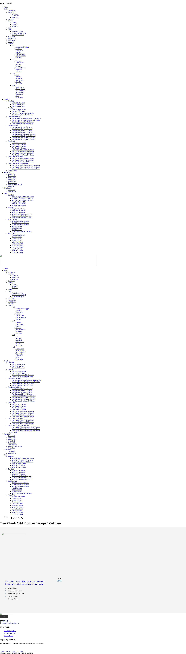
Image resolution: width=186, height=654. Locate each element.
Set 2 (13, 59)
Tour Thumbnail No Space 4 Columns (23, 137)
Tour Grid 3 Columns (18, 104)
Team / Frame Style (18, 35)
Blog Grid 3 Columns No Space (21, 216)
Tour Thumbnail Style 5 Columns (22, 132)
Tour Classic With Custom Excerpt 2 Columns (26, 165)
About (8, 651)
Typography (19, 97)
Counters (18, 61)
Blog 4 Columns (17, 230)
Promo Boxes (20, 80)
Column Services (21, 56)
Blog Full (11, 195)
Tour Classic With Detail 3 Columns (23, 160)
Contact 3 (15, 26)
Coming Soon (12, 40)
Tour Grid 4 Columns (18, 106)
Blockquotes (19, 50)
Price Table (11, 36)
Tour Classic (11, 141)
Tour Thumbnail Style (14, 125)
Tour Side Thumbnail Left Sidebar (22, 123)
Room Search (12, 191)
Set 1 (13, 45)
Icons (17, 75)
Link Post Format (17, 249)
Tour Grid (11, 101)
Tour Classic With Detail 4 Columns (23, 162)
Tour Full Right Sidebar (19, 110)
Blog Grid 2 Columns (18, 209)
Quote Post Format (17, 251)
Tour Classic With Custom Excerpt (18, 163)
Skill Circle (19, 83)
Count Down (20, 63)
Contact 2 (15, 24)
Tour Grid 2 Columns (18, 103)
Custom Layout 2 (17, 238)
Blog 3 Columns (17, 228)
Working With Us (9, 633)
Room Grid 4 (12, 179)
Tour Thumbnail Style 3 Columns (22, 129)
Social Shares (20, 87)
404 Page (10, 42)
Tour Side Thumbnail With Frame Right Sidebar (26, 118)
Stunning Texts (20, 89)
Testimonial (19, 94)
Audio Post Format (17, 244)
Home (6, 7)
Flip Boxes (19, 69)
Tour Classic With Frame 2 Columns (23, 150)
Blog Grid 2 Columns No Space (21, 214)
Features (10, 43)
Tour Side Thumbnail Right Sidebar (23, 122)
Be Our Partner (8, 636)
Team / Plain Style (17, 31)
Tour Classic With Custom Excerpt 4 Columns (26, 169)
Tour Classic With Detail (15, 157)
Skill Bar (18, 82)
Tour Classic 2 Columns (19, 143)
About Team (15, 17)
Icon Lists (19, 71)
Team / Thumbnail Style (19, 33)
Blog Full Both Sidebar (19, 205)
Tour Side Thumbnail (14, 116)
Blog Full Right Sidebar (19, 202)
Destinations (11, 10)
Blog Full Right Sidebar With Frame (23, 197)
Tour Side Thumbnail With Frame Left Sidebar (26, 120)
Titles (17, 96)
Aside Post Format (17, 242)
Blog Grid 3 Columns (18, 210)
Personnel (19, 76)
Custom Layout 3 (17, 240)
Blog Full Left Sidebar (18, 204)
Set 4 (13, 85)
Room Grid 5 (12, 181)
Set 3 (13, 73)
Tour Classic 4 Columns (19, 146)
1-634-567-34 (6, 621)
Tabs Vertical (19, 92)
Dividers (18, 64)
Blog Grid (11, 207)
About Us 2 (15, 16)
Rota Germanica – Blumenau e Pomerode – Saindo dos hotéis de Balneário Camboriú (24, 582)
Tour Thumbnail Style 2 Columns (22, 127)
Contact (10, 21)
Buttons (18, 52)
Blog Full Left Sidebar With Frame (22, 198)
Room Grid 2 (12, 176)
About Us (11, 12)
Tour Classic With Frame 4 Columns (23, 153)
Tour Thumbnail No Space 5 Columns (23, 139)
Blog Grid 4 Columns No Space (21, 217)
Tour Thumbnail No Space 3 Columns (23, 136)
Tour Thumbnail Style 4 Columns (22, 130)
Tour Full (10, 108)
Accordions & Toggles (22, 47)
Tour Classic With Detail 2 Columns (23, 158)
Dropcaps (18, 66)
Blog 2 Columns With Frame (20, 221)
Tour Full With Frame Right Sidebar (23, 113)
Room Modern (12, 183)
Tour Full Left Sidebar (18, 111)
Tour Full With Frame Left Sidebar (22, 115)
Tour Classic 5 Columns (19, 148)
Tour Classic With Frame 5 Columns (23, 155)
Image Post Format (17, 247)
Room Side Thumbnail (15, 184)
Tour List (6, 99)
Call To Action (20, 54)
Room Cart (11, 186)
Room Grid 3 (12, 177)
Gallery (10, 28)
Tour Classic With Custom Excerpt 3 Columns (26, 167)
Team (9, 29)
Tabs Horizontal (20, 90)
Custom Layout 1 (17, 237)
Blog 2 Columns (17, 226)
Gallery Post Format (18, 245)
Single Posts (11, 233)
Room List (7, 172)
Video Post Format (17, 252)
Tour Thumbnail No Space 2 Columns (23, 134)
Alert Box (19, 49)
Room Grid (11, 174)
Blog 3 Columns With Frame (20, 223)
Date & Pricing (12, 170)
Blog (5, 193)
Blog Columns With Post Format (22, 231)
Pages (5, 9)
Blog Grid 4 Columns (18, 212)
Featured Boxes (20, 68)
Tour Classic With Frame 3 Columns (23, 151)
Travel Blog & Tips (10, 631)
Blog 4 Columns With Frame (20, 224)
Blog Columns (12, 219)
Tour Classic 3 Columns (19, 144)
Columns (18, 57)
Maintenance (12, 38)
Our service (11, 19)
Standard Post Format (18, 235)
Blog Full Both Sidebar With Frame (22, 200)
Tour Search (7, 188)
